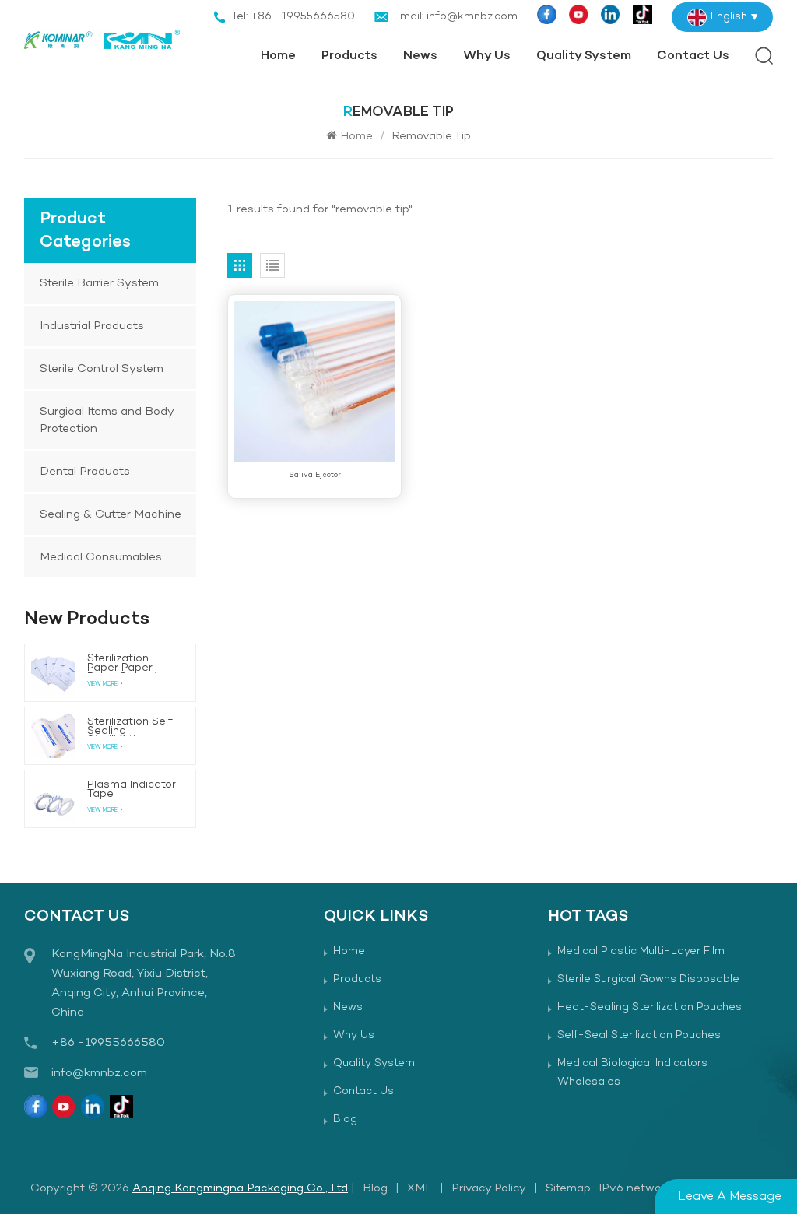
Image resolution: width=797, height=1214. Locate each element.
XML (419, 1188)
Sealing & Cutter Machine (110, 514)
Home (278, 56)
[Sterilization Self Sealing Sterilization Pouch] (53, 736)
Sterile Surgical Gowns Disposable (648, 979)
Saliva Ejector (315, 475)
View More (102, 684)
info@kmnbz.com (99, 1073)
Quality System (583, 56)
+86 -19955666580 (108, 1043)
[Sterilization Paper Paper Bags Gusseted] (53, 673)
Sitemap (568, 1188)
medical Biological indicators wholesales (632, 1072)
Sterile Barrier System (99, 283)
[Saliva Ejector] (314, 381)
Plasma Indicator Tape (131, 790)
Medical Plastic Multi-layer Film (641, 951)
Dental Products (85, 471)
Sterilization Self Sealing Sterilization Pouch (130, 727)
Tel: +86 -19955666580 (293, 16)
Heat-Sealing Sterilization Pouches (649, 1007)
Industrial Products (92, 326)
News (420, 56)
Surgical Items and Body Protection (107, 420)
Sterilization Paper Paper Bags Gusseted (129, 663)
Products (349, 56)
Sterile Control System (101, 369)
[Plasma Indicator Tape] (53, 799)
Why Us (487, 56)
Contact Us (693, 56)
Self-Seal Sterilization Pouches (639, 1035)
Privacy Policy (488, 1188)
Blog (345, 1119)
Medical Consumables (101, 557)
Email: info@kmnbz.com (456, 16)
